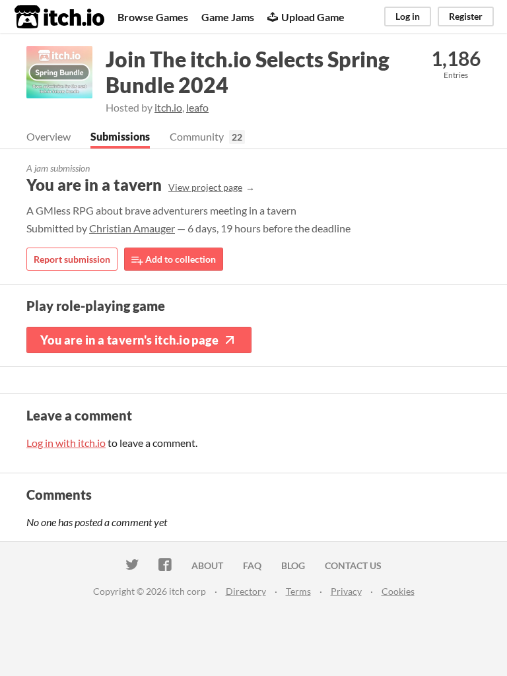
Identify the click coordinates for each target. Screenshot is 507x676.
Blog (293, 565)
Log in (407, 16)
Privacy (346, 591)
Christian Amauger (132, 228)
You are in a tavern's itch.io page (129, 340)
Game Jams (227, 17)
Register (466, 16)
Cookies (398, 591)
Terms (298, 591)
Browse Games (153, 17)
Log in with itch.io (66, 442)
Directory (246, 591)
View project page (205, 187)
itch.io (168, 107)
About (207, 565)
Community (197, 136)
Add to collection (179, 259)
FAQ (252, 565)
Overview (48, 136)
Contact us (353, 565)
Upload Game (313, 17)
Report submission (72, 259)
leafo (197, 107)
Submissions (120, 136)
